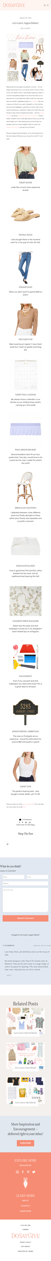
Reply (9, 975)
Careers (26, 1229)
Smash (30, 1251)
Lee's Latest (26, 28)
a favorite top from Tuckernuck (28, 116)
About (25, 1200)
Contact (25, 1205)
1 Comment (27, 819)
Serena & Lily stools (12, 127)
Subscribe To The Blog (25, 825)
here (24, 807)
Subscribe (25, 1211)
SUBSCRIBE (25, 1142)
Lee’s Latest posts (28, 804)
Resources (25, 1165)
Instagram (34, 101)
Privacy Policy (25, 1242)
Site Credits (25, 1246)
